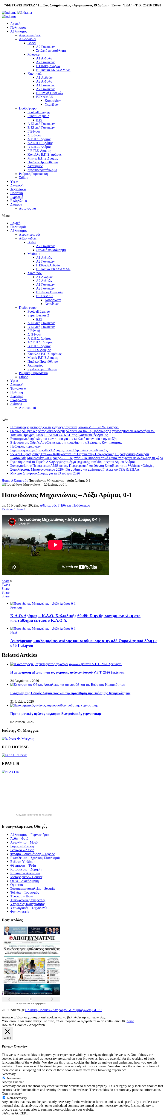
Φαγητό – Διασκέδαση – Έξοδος (32, 854)
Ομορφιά (16, 885)
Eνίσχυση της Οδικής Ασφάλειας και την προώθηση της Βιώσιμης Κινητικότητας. (66, 442)
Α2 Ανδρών (44, 81)
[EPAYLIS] (10, 772)
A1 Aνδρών (44, 77)
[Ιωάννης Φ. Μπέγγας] (18, 738)
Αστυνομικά (27, 208)
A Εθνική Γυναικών (41, 124)
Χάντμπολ (35, 73)
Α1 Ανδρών (44, 58)
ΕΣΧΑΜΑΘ (44, 97)
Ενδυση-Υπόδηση (22, 861)
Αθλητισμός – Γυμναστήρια (29, 834)
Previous (16, 607)
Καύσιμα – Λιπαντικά (25, 873)
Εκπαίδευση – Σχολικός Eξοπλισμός (35, 858)
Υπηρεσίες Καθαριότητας (27, 904)
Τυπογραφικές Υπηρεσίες (27, 900)
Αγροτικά (16, 197)
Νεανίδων (51, 104)
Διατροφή (16, 185)
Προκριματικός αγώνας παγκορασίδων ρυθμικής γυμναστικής (55, 713)
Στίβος (23, 177)
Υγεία (14, 181)
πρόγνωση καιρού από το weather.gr (34, 815)
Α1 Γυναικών (45, 85)
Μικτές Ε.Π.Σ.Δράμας (43, 158)
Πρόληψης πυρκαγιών (25, 446)
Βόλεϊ (32, 43)
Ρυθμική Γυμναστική (33, 174)
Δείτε (130, 1021)
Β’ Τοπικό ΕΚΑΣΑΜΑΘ (53, 70)
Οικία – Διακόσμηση (24, 881)
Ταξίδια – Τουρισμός (24, 892)
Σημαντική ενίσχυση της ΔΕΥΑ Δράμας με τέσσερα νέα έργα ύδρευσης (59, 450)
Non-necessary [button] (12, 1093)
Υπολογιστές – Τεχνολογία (28, 908)
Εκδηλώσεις (18, 200)
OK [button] (123, 1021)
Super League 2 (38, 116)
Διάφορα (16, 204)
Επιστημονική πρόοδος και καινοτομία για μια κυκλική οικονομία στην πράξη (63, 438)
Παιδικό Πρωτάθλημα (43, 162)
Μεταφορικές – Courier (26, 877)
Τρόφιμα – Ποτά (21, 896)
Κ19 (39, 120)
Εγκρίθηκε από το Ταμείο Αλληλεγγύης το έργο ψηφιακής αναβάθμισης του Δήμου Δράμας (72, 462)
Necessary (14, 1078)
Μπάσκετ (34, 54)
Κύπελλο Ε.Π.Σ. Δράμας (44, 154)
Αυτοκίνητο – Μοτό (24, 842)
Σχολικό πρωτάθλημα (51, 50)
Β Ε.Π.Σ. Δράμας (39, 147)
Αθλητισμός (18, 31)
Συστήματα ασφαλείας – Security (32, 888)
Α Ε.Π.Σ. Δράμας (39, 139)
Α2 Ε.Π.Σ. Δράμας (40, 143)
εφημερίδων (40, 1003)
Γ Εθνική (34, 131)
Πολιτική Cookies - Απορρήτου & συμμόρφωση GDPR (63, 1010)
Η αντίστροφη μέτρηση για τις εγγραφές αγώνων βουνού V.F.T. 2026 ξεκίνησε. (64, 427)
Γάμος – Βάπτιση (22, 846)
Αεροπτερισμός (29, 35)
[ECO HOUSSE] (14, 755)
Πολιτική (16, 193)
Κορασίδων (53, 100)
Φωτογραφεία (19, 911)
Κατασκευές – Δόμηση (25, 869)
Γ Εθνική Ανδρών (48, 66)
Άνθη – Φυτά (19, 838)
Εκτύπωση (9, 509)
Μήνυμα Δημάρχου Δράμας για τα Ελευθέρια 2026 (45, 473)
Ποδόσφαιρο (28, 108)
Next (13, 632)
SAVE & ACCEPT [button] (15, 1113)
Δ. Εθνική (34, 135)
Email (21, 509)
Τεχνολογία (18, 189)
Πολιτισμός (18, 27)
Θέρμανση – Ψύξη (23, 865)
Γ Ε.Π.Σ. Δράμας (39, 150)
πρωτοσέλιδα (25, 1003)
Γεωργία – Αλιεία (22, 850)
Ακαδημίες (35, 166)
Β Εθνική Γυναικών (49, 93)
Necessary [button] (9, 1074)
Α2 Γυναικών (45, 47)
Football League (39, 112)
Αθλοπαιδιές (27, 39)
